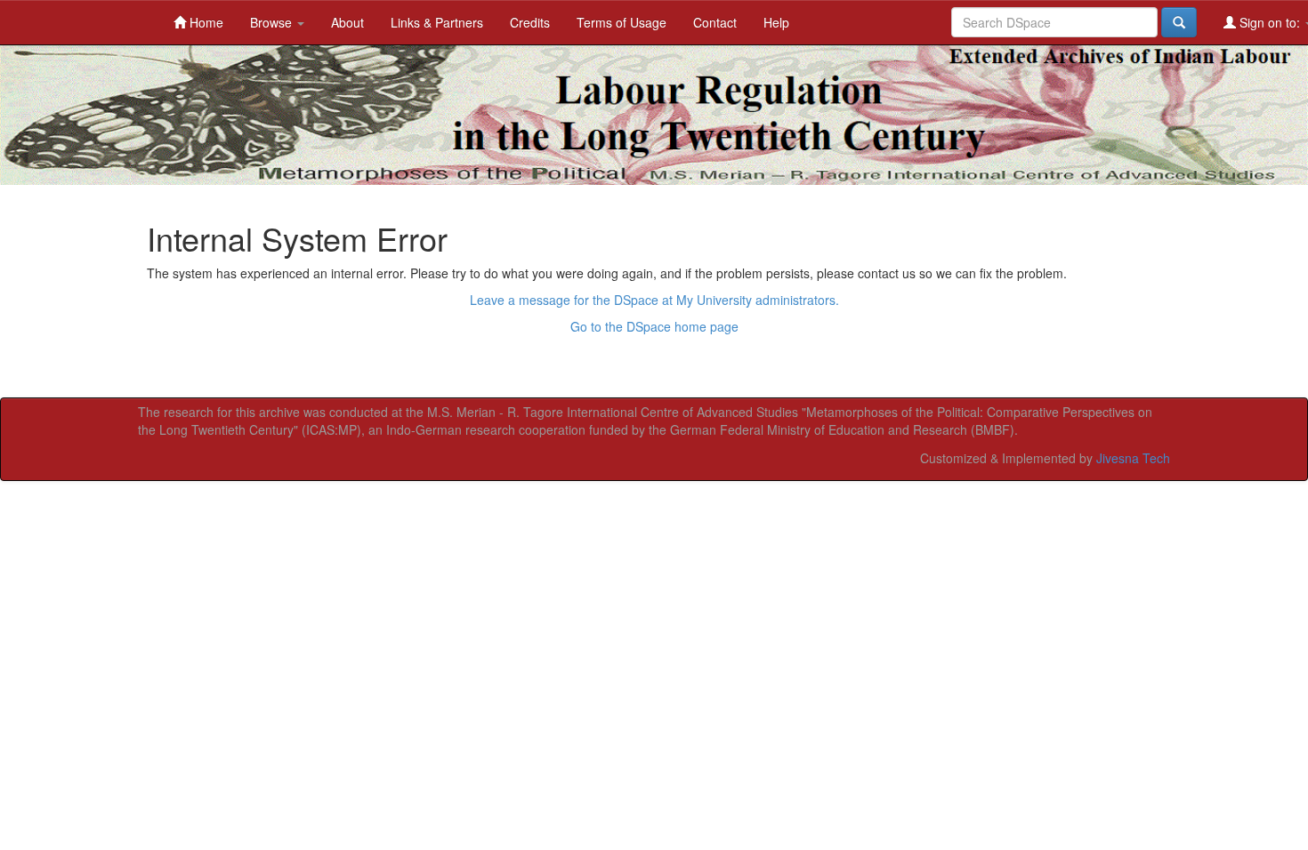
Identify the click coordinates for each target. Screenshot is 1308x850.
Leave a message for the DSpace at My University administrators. (654, 300)
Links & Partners (437, 22)
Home (204, 22)
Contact (715, 22)
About (347, 22)
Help (776, 22)
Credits (530, 22)
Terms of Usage (621, 22)
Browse (272, 22)
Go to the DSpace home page (654, 326)
